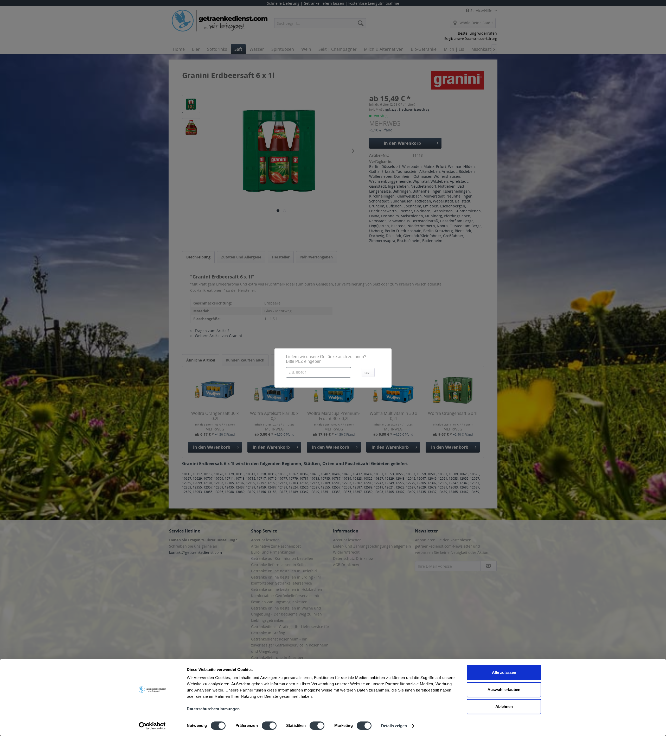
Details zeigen (394, 726)
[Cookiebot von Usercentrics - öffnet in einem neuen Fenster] (152, 726)
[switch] (269, 725)
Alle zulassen (504, 672)
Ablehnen (504, 706)
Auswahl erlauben (504, 689)
